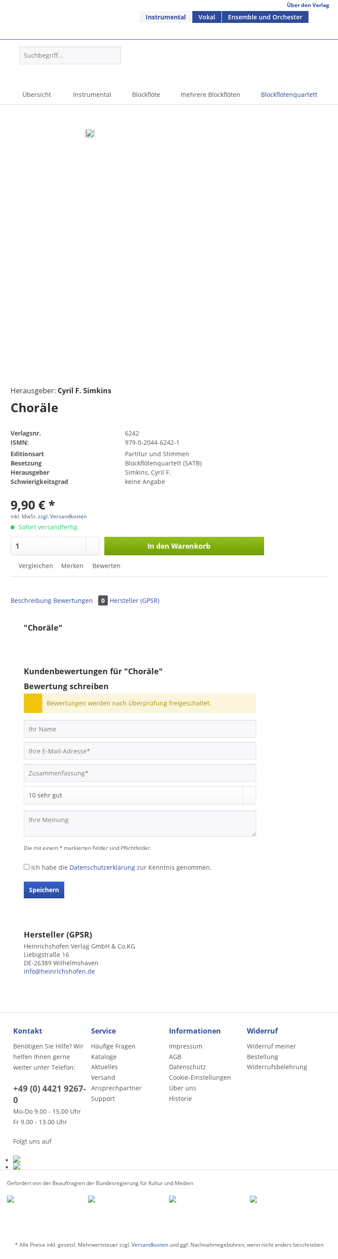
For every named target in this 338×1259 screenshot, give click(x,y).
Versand (103, 1077)
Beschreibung (31, 600)
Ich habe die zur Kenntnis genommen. (121, 867)
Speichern (44, 890)
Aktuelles (104, 1067)
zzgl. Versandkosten (62, 516)
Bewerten (106, 565)
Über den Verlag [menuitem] (308, 5)
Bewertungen (79, 600)
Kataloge (104, 1056)
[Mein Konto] (167, 69)
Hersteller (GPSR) (134, 600)
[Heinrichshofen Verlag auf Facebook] (50, 1159)
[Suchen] (113, 55)
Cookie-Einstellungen (200, 1077)
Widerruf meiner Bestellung (271, 1051)
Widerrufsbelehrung (277, 1067)
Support (103, 1098)
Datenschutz (187, 1067)
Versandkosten (150, 1244)
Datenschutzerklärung (102, 867)
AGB (175, 1056)
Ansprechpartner (116, 1088)
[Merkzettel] (145, 69)
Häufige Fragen (113, 1046)
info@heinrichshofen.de (59, 971)
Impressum (185, 1046)
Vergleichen (35, 565)
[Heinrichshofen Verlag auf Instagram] (50, 1166)
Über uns (182, 1088)
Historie (180, 1098)
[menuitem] (166, 17)
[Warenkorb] (189, 69)
